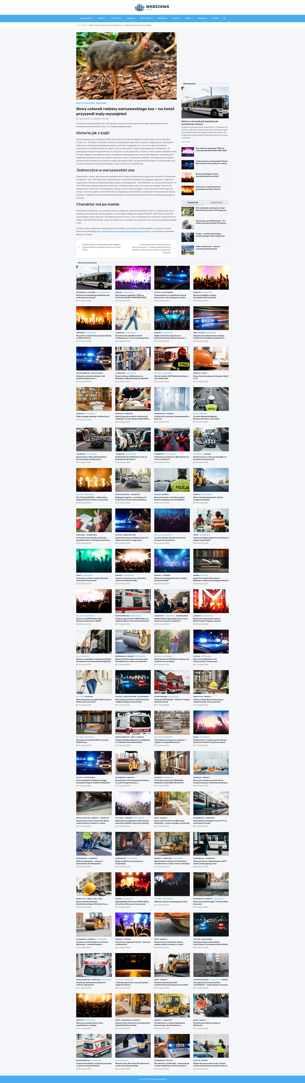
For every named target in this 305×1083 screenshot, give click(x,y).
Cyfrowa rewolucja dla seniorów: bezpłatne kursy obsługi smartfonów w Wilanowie (93, 540)
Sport (188, 18)
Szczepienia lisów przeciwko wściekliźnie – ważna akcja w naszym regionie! (210, 984)
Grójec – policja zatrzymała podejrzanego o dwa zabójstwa (210, 235)
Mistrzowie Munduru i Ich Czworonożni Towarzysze (205, 660)
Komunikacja (81, 292)
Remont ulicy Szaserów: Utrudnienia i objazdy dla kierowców (132, 1024)
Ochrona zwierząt (201, 980)
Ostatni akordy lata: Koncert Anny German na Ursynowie (170, 539)
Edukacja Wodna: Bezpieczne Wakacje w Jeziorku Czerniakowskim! (132, 741)
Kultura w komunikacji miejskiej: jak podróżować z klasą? (92, 296)
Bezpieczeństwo (83, 373)
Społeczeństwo (103, 292)
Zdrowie (130, 18)
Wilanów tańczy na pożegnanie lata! (170, 902)
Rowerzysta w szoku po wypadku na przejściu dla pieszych (209, 458)
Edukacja (80, 413)
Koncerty (197, 292)
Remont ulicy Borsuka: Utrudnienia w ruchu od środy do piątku (132, 1064)
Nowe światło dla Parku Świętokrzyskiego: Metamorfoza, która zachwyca (91, 904)
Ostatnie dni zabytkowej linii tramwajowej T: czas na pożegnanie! (132, 337)
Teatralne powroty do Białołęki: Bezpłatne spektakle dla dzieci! (169, 781)
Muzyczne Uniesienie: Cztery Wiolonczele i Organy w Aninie (207, 620)
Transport (120, 333)
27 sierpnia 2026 (84, 665)
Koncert (119, 292)
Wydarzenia (89, 103)
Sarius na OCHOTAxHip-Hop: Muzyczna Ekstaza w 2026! (89, 620)
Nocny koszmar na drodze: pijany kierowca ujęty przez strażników (169, 498)
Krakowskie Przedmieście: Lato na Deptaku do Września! (131, 458)
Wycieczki (88, 696)
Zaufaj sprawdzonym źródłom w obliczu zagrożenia (91, 983)
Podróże (91, 292)
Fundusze (129, 413)
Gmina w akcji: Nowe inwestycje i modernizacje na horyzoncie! (208, 700)
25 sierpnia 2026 (162, 1028)
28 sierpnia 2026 (162, 462)
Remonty (197, 373)
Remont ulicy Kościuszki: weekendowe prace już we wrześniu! (171, 983)
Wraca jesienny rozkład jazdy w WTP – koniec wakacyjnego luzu (210, 862)
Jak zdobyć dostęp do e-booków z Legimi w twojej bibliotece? (170, 741)
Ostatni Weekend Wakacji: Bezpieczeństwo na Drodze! (206, 417)
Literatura (120, 373)
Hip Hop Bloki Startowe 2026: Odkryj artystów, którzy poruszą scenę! (132, 903)
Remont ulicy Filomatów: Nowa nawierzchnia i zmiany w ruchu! (168, 943)
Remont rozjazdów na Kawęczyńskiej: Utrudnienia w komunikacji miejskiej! (93, 660)
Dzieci (133, 737)
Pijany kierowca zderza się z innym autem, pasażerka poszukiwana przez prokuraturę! (210, 1065)
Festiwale (119, 818)
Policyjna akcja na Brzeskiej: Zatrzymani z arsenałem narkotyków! (210, 943)
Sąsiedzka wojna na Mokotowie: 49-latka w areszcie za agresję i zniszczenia (131, 540)
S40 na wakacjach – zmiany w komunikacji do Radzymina (89, 862)
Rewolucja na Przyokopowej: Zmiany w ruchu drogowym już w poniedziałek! (132, 782)
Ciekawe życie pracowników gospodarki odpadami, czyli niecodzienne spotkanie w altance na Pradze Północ (101, 247)
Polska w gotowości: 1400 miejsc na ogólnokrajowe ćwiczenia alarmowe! (132, 620)
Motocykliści (97, 373)
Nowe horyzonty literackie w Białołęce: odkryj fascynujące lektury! (211, 579)
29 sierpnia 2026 (84, 301)
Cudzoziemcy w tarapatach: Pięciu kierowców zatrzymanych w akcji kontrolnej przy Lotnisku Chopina (212, 163)
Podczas (158, 777)
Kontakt (215, 18)
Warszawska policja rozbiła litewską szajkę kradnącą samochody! (132, 700)
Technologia (91, 535)
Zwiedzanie (101, 103)
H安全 (195, 333)
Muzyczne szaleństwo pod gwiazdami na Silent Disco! (208, 188)
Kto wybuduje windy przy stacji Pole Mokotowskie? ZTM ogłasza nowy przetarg (211, 210)
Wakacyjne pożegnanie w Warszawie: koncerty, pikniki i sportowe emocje (132, 822)
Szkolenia (80, 535)
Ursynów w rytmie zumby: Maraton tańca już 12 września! (92, 579)
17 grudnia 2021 (84, 119)
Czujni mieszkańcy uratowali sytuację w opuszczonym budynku (94, 1064)
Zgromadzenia (182, 616)
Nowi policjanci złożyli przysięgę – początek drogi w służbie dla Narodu (93, 781)
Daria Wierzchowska (101, 119)
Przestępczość (129, 696)
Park (100, 899)
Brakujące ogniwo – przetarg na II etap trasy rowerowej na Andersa (130, 498)
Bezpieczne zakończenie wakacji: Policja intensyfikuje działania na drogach (208, 338)
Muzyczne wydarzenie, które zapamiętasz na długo (89, 1024)
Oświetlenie (92, 899)
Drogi (156, 818)
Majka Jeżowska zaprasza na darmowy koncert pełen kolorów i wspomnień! (169, 338)
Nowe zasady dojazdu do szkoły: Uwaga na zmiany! (208, 498)
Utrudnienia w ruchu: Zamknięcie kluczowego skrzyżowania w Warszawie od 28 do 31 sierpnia (169, 1025)
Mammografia (160, 413)
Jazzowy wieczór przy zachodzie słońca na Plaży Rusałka (130, 579)
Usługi (175, 18)
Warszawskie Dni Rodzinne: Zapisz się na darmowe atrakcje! (171, 660)
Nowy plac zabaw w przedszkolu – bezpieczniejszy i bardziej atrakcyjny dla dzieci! (210, 782)
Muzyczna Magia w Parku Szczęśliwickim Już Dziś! (207, 175)
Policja (157, 292)
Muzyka (118, 899)
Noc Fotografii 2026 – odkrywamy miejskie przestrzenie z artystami (92, 498)
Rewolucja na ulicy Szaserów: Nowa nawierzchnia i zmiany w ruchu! (92, 822)
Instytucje (145, 18)
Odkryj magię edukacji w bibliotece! (92, 416)
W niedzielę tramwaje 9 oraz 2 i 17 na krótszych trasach (210, 822)
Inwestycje (198, 696)
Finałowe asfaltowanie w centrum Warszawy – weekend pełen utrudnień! (92, 944)
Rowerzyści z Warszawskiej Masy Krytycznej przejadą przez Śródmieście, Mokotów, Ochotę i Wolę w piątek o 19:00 (93, 460)
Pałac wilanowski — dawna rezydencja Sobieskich (208, 247)
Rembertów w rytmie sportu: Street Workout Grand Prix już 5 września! (210, 741)
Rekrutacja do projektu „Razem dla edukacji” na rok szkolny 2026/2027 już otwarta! (132, 418)
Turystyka (115, 18)
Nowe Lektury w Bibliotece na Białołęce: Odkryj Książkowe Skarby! (131, 377)
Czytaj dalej (186, 142)
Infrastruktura (122, 494)
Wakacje (140, 737)
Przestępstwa (129, 535)
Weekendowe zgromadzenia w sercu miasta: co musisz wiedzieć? (171, 620)
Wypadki (207, 454)
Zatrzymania (167, 292)
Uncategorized (199, 413)
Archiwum (201, 18)
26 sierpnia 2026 (84, 867)
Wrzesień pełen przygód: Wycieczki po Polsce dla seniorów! (93, 700)
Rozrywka (161, 18)
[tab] (192, 202)
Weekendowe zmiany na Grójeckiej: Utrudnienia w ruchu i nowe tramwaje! (172, 862)
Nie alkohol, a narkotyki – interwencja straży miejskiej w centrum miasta (171, 1064)
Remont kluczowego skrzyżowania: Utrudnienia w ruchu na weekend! (131, 660)
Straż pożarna (160, 696)
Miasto (101, 18)
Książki (196, 575)
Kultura (157, 373)
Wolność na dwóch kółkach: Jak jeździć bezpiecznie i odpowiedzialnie (90, 378)
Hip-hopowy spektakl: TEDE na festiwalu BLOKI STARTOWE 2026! (211, 149)
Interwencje (159, 1060)
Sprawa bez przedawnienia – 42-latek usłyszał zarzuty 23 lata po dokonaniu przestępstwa (211, 223)
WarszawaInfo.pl (159, 1079)
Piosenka (166, 575)
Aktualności (85, 18)
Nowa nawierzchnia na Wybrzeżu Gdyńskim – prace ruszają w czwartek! (172, 822)
